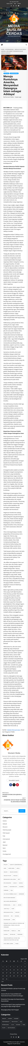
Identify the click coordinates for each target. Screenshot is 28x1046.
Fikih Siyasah (6, 833)
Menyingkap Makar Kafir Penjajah (10, 1010)
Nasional (5, 845)
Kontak (19, 3)
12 (14, 970)
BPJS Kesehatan (7, 883)
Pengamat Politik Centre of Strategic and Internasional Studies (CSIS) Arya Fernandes (14, 925)
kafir (13, 908)
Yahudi (16, 943)
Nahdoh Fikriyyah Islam (13, 730)
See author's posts (14, 780)
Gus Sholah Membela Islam (10, 894)
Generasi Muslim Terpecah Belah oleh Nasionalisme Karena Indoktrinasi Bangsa (12, 995)
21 (21, 973)
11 (10, 970)
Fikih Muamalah (7, 830)
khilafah (17, 912)
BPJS (19, 879)
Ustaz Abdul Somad (8, 943)
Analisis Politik (7, 875)
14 (21, 970)
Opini (4, 848)
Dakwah (5, 824)
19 (14, 973)
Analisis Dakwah (14, 872)
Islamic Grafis (10, 3)
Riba (19, 930)
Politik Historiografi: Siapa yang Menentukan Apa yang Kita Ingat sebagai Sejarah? (13, 1005)
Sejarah (6, 934)
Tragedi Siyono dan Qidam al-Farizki (12, 794)
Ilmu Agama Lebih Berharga (10, 901)
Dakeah (15, 883)
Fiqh (4, 836)
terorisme (19, 934)
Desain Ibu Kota (13, 886)
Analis (18, 868)
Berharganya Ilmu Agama (10, 879)
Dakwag (21, 883)
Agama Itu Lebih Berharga (16, 864)
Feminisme (6, 890)
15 (25, 970)
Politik (4, 851)
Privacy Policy (13, 1034)
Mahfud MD (6, 916)
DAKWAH (5, 886)
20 (17, 973)
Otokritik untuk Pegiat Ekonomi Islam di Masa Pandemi (15, 800)
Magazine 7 (10, 1043)
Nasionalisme (7, 919)
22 (25, 973)
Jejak (4, 842)
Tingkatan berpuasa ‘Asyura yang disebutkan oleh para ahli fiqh (12, 939)
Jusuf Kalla (6, 908)
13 (17, 970)
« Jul (2, 981)
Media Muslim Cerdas (14, 30)
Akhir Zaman (11, 868)
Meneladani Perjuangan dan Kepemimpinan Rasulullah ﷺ (12, 1000)
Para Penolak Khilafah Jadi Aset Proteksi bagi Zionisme (13, 989)
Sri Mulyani (12, 934)
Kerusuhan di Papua (8, 912)
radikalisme (6, 930)
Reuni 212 (14, 930)
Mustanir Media (9, 97)
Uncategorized (7, 854)
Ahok (5, 868)
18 (10, 973)
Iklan (15, 3)
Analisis (6, 73)
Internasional (14, 73)
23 (3, 976)
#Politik (6, 864)
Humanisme (21, 894)
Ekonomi (5, 827)
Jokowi (19, 905)
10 (6, 970)
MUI (12, 916)
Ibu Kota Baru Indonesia (9, 897)
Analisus (15, 875)
